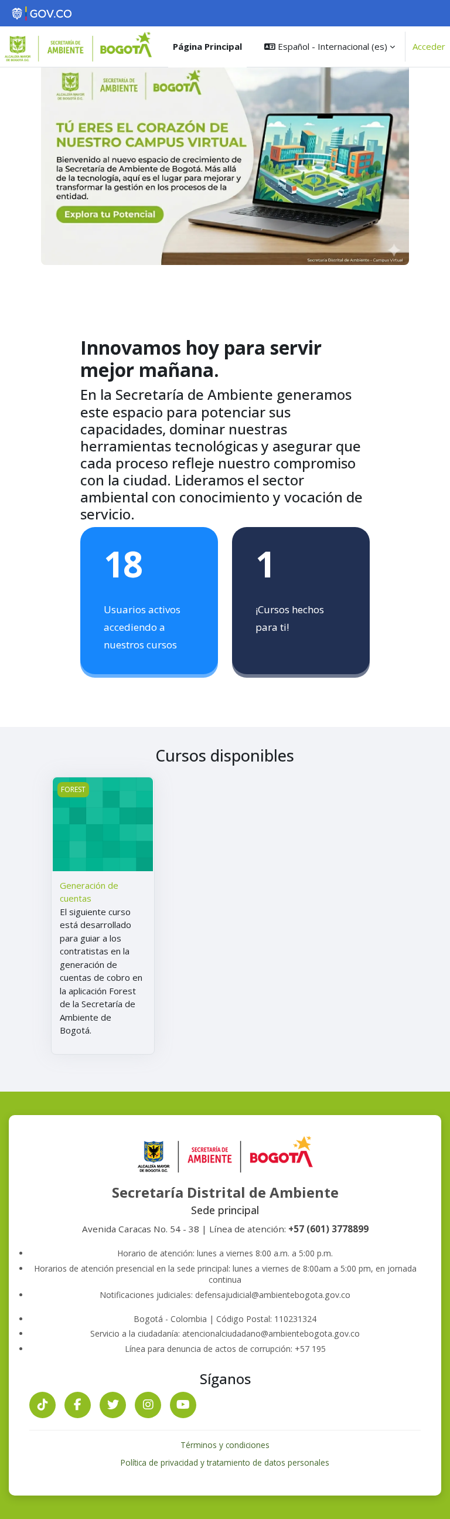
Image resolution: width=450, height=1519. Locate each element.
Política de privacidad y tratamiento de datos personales (225, 1462)
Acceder (428, 46)
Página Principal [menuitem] (207, 46)
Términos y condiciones (225, 1444)
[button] (330, 46)
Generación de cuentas (89, 892)
